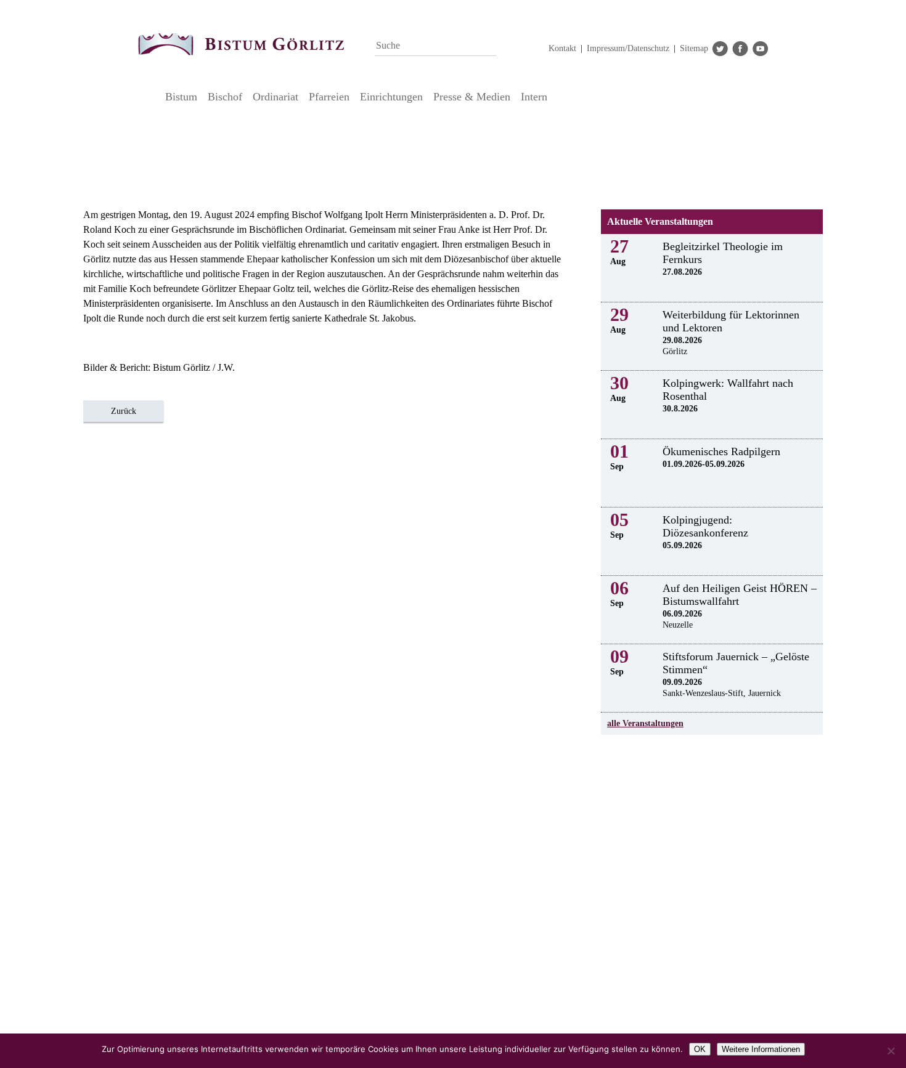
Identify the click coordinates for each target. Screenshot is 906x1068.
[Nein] (890, 1051)
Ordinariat (275, 97)
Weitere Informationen (761, 1049)
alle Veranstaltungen (645, 723)
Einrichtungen (391, 97)
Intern (534, 97)
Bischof (225, 97)
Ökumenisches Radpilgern (721, 451)
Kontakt (562, 48)
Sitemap (694, 48)
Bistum (181, 97)
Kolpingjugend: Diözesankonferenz (705, 526)
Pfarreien (329, 97)
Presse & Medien (471, 97)
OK (700, 1049)
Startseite (148, 96)
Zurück (123, 411)
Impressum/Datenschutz (628, 48)
